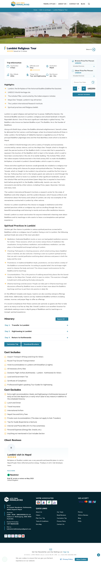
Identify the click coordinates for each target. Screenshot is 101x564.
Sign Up (66, 552)
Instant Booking (84, 94)
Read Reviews (61, 515)
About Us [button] (62, 4)
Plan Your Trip (40, 518)
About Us (39, 512)
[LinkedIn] (16, 536)
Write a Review (83, 515)
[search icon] (89, 4)
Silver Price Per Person (84, 71)
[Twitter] (9, 536)
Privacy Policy (61, 521)
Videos (38, 515)
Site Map (39, 524)
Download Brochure (31, 344)
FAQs (79, 521)
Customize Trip (12, 344)
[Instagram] (12, 536)
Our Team (60, 512)
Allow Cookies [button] (81, 559)
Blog (83, 4)
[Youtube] (23, 536)
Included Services (78, 66)
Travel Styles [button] (49, 4)
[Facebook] (5, 536)
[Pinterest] (19, 536)
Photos (80, 512)
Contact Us (74, 4)
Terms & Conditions (42, 521)
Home (35, 10)
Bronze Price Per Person (84, 61)
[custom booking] (87, 502)
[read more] (11, 471)
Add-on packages (45, 10)
